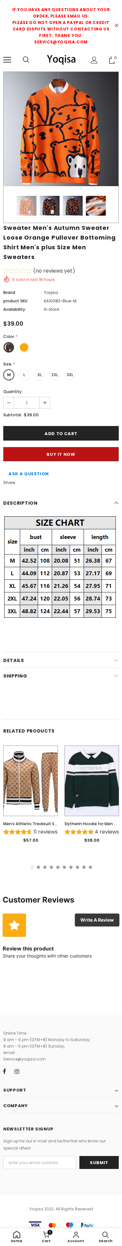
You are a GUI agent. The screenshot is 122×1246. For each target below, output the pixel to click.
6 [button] (64, 867)
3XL (70, 374)
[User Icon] (94, 60)
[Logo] (61, 59)
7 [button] (71, 867)
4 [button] (51, 867)
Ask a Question (28, 474)
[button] (39, 272)
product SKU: (15, 301)
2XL (54, 374)
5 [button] (58, 867)
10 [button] (90, 867)
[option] (61, 129)
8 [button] (77, 867)
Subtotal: (12, 415)
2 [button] (38, 867)
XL (39, 374)
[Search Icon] (26, 60)
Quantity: (12, 391)
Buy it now (61, 454)
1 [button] (32, 867)
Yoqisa (51, 292)
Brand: (9, 292)
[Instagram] (16, 1071)
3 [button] (45, 867)
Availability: (14, 309)
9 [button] (84, 867)
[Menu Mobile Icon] (7, 60)
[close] (116, 26)
